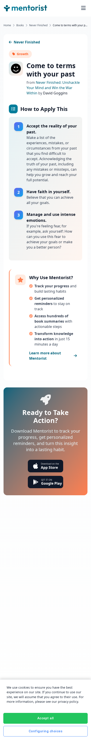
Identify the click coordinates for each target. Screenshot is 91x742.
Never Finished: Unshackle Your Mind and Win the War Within (53, 87)
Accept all (45, 718)
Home (7, 25)
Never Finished (38, 25)
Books (20, 25)
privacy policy (68, 701)
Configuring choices (46, 731)
